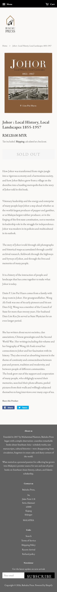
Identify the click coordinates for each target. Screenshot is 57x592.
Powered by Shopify (44, 585)
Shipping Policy (28, 544)
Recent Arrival (28, 549)
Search (29, 535)
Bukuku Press (28, 585)
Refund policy (28, 553)
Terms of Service (28, 540)
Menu (9, 4)
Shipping (20, 141)
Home (4, 45)
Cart (52, 4)
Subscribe (39, 576)
